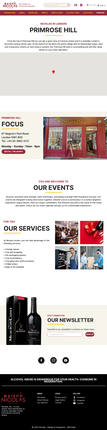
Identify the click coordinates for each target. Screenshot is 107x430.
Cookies (58, 403)
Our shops (41, 397)
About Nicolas (42, 400)
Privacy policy (60, 397)
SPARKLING (33, 13)
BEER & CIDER (57, 13)
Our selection (42, 403)
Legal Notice (60, 400)
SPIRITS (44, 13)
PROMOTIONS (9, 13)
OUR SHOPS (88, 13)
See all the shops (13, 151)
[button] (53, 72)
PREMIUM (100, 13)
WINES (22, 13)
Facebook (81, 397)
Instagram (81, 400)
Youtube (80, 403)
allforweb (71, 427)
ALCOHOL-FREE (72, 13)
